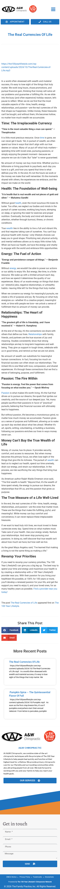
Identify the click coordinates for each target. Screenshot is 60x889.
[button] (10, 630)
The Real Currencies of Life (24, 602)
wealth (9, 228)
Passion (5, 393)
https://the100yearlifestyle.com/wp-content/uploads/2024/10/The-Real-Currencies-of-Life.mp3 (26, 67)
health (18, 203)
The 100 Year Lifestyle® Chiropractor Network (35, 882)
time (41, 137)
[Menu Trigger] (53, 9)
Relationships (35, 334)
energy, (13, 268)
